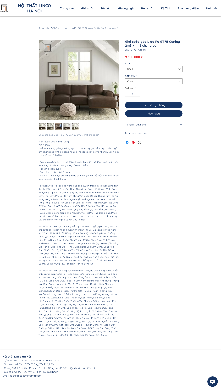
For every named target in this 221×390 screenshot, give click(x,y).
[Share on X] (139, 142)
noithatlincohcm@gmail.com (25, 375)
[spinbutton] (132, 94)
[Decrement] (128, 94)
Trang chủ (44, 28)
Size (128, 63)
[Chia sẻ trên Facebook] (127, 142)
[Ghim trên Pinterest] (133, 142)
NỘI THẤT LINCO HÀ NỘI (34, 8)
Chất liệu (131, 75)
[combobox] (153, 69)
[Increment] (137, 94)
